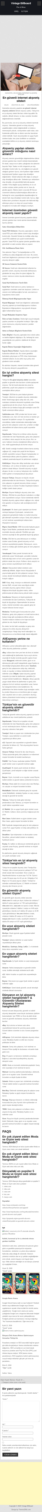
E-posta (5, 1430)
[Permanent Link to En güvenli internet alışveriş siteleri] (21, 77)
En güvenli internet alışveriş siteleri (21, 99)
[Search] (39, 3)
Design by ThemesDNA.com (21, 1509)
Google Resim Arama (10, 1298)
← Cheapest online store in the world (12, 1382)
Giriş (16, 11)
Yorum (5, 1399)
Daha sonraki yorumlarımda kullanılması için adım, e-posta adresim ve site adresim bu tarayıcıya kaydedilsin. (19, 1447)
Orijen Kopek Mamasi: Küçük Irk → (12, 1380)
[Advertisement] (21, 37)
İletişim (24, 11)
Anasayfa (8, 93)
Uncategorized (33, 105)
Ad (3, 1424)
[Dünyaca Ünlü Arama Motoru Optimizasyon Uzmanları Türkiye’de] (13, 1331)
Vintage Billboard (21, 3)
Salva (6, 105)
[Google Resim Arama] (21, 1294)
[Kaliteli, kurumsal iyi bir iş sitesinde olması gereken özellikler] (21, 1234)
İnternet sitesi (7, 1437)
